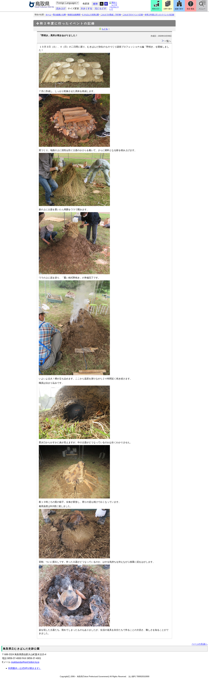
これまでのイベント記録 (133, 15)
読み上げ (60, 8)
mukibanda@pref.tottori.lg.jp (25, 662)
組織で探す (179, 9)
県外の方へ (156, 9)
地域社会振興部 (74, 15)
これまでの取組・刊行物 (111, 15)
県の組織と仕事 (59, 15)
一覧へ (167, 41)
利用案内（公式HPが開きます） (24, 668)
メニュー (201, 9)
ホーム (48, 15)
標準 (95, 4)
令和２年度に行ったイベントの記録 (159, 15)
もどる (105, 29)
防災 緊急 (190, 9)
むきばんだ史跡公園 (90, 15)
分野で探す (168, 9)
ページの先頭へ (200, 644)
